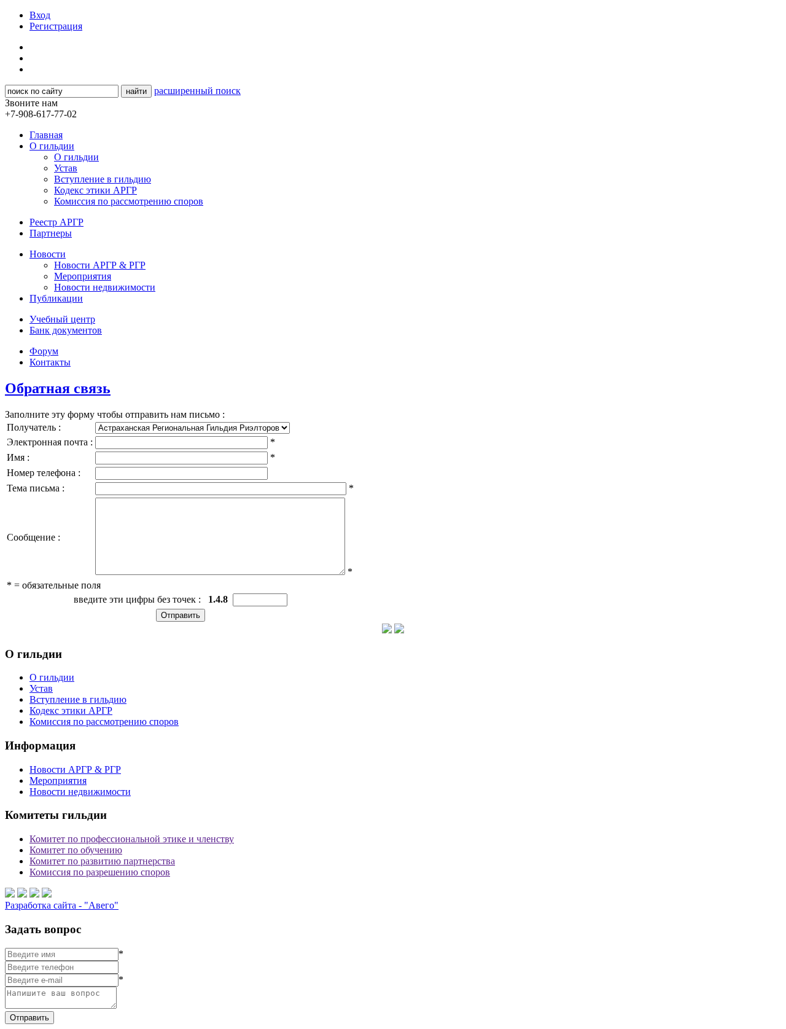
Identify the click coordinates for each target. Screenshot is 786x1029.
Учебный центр (62, 319)
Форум (43, 351)
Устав (65, 168)
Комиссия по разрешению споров (99, 872)
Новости (47, 254)
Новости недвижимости (104, 287)
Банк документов (65, 330)
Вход (39, 15)
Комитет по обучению (75, 850)
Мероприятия (82, 276)
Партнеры (50, 233)
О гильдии (51, 146)
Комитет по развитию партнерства (102, 861)
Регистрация (55, 26)
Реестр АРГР (56, 222)
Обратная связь (58, 388)
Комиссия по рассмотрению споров (128, 201)
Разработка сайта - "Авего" (62, 905)
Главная (46, 135)
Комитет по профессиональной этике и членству (131, 839)
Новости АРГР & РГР (100, 265)
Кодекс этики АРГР (95, 190)
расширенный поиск (197, 90)
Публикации (56, 298)
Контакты (50, 362)
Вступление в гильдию (102, 179)
